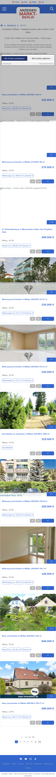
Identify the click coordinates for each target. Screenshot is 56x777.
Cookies (28, 768)
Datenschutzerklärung (46, 63)
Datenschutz (48, 764)
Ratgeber (6, 764)
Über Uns (29, 764)
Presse (14, 764)
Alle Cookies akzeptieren (14, 58)
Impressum (38, 764)
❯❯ (39, 742)
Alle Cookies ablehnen (41, 58)
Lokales (21, 764)
